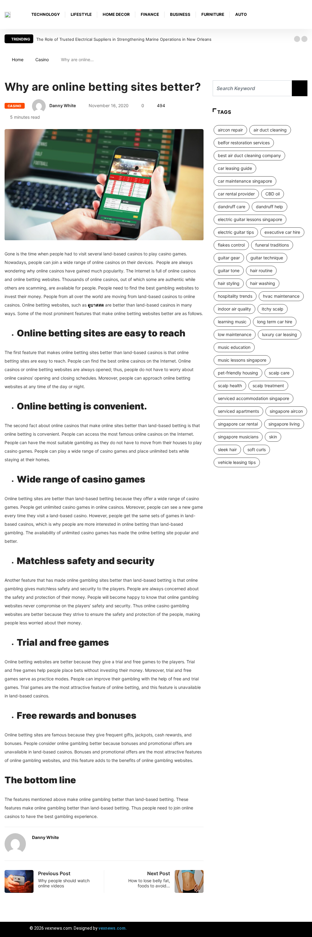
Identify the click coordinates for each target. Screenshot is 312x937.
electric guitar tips (236, 232)
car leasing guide (235, 168)
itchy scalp (272, 308)
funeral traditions (272, 244)
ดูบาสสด (96, 304)
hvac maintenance (281, 296)
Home (17, 59)
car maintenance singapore (245, 181)
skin (273, 436)
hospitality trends (235, 296)
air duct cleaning (270, 129)
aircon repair (230, 129)
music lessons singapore (242, 360)
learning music (232, 321)
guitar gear (229, 257)
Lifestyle (81, 14)
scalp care (279, 372)
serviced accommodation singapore (253, 398)
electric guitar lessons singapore (250, 219)
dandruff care (231, 206)
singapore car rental (238, 423)
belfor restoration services (244, 142)
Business (180, 14)
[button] (297, 39)
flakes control (231, 244)
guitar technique (266, 257)
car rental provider (236, 193)
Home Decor (116, 14)
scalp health (230, 385)
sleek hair (227, 449)
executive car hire (282, 232)
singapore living (284, 423)
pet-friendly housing (238, 372)
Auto (241, 14)
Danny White (62, 105)
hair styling (228, 283)
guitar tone (228, 270)
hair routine (261, 270)
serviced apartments (238, 411)
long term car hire (274, 321)
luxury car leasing (279, 334)
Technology (45, 14)
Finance (150, 14)
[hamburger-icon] (302, 929)
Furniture (212, 14)
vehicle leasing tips (237, 462)
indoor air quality (234, 308)
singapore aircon (286, 411)
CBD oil (272, 193)
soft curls (256, 449)
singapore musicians (238, 436)
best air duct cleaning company (249, 155)
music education (234, 347)
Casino (42, 59)
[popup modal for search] (305, 14)
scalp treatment (268, 385)
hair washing (262, 283)
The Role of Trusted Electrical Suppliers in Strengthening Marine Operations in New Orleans (123, 39)
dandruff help (269, 206)
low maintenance (234, 334)
